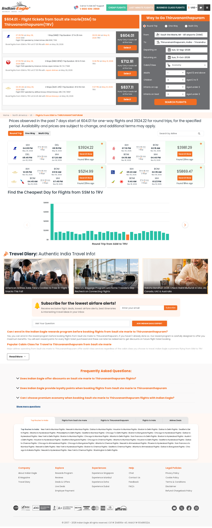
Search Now (86, 154)
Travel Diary (24, 481)
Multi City (44, 133)
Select (127, 47)
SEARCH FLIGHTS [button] (175, 102)
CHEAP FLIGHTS (117, 7)
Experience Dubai (100, 486)
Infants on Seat (151, 94)
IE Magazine (24, 477)
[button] (201, 7)
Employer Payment (64, 490)
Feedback (134, 481)
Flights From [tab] (74, 420)
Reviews (59, 477)
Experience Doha (100, 481)
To (145, 42)
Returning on (150, 57)
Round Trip (16, 133)
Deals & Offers (62, 481)
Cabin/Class (150, 65)
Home (6, 115)
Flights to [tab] (115, 420)
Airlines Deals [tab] (175, 420)
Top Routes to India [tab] (39, 420)
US (31, 115)
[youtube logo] (174, 508)
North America (20, 115)
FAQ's (131, 486)
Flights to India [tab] (149, 420)
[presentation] (158, 34)
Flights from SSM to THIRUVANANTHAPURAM (59, 115)
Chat (131, 473)
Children (148, 79)
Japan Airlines (51, 70)
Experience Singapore (103, 473)
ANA (47, 44)
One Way (30, 133)
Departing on (150, 49)
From (146, 34)
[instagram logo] (196, 508)
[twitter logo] (181, 508)
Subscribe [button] (171, 307)
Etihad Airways (52, 96)
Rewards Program (64, 473)
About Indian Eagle (27, 473)
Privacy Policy (172, 473)
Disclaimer (171, 486)
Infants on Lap (151, 87)
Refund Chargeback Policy (179, 490)
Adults (147, 72)
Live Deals (60, 486)
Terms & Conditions (176, 481)
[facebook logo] (189, 508)
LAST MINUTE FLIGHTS (141, 7)
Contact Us (134, 477)
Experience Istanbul (101, 477)
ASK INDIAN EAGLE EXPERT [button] (149, 323)
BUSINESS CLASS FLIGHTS (171, 7)
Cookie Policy (172, 477)
